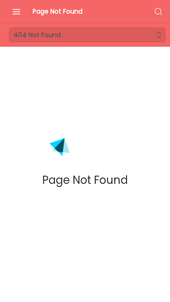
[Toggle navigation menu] (16, 11)
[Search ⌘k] (158, 11)
